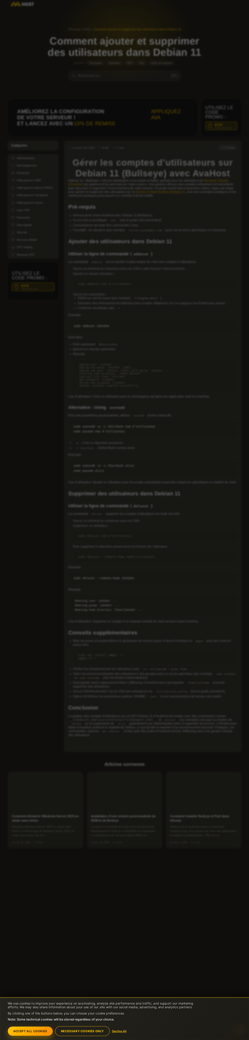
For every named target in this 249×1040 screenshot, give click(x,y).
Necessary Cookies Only (82, 1031)
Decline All (119, 1031)
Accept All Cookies (30, 1031)
